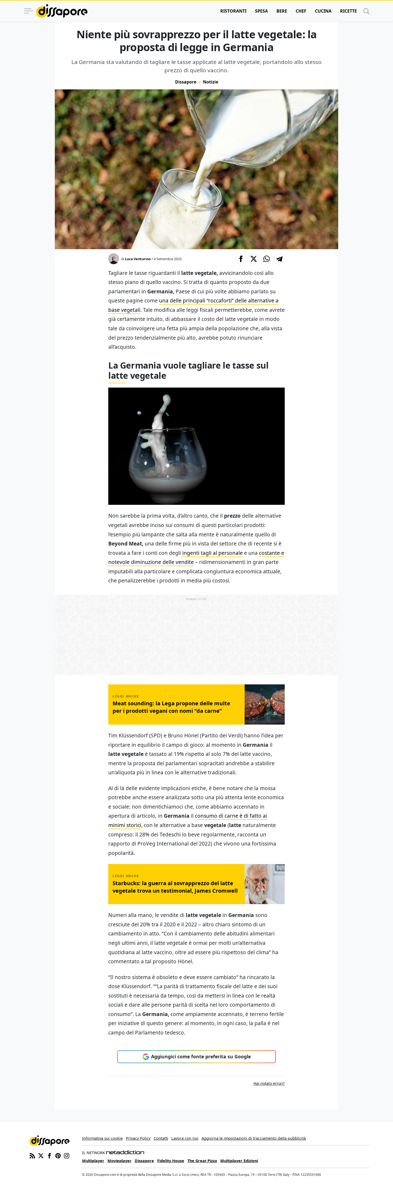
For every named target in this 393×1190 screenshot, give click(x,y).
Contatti (161, 1138)
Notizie (210, 82)
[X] (41, 1155)
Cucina (323, 11)
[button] (241, 258)
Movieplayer (119, 1160)
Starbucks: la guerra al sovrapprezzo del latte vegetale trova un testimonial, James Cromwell (175, 887)
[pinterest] (58, 1155)
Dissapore (185, 82)
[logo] (61, 11)
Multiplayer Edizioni (239, 1160)
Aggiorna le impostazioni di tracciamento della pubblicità (254, 1138)
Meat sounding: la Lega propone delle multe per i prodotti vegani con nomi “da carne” (171, 707)
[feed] (32, 1155)
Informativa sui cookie (102, 1138)
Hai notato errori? (269, 1083)
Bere (281, 11)
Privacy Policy (138, 1138)
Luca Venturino (138, 258)
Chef (301, 11)
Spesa (261, 11)
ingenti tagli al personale (212, 552)
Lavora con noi (184, 1138)
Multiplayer (93, 1160)
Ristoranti (233, 11)
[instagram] (66, 1155)
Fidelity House (170, 1160)
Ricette (348, 11)
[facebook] (49, 1155)
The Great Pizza (202, 1160)
